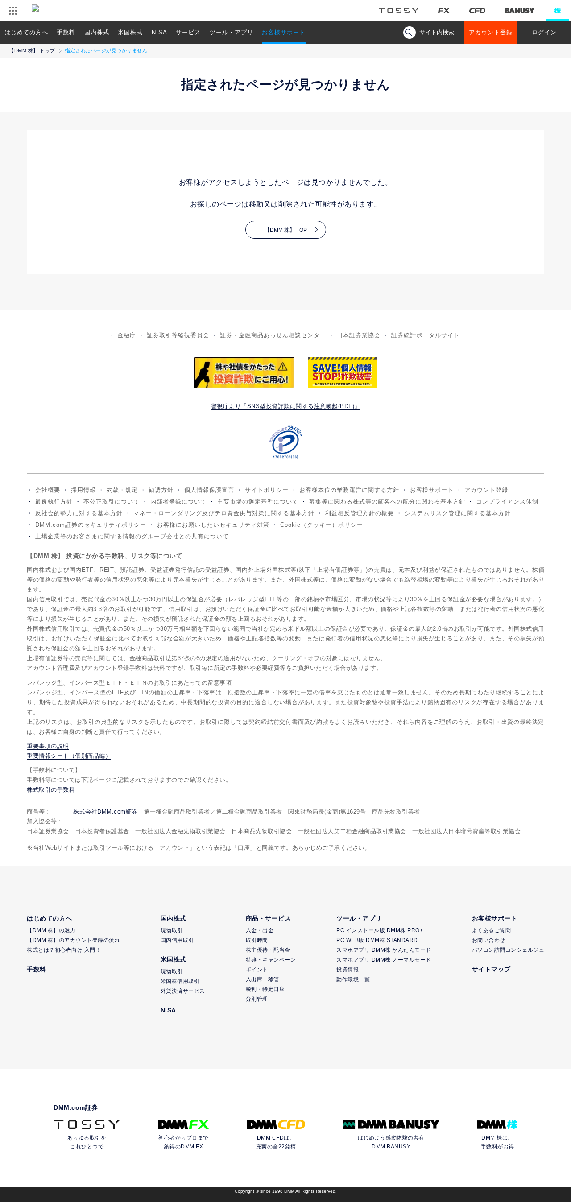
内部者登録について (178, 501)
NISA (159, 32)
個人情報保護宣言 (209, 490)
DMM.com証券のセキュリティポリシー (90, 524)
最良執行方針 (54, 501)
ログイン (544, 32)
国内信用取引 (177, 940)
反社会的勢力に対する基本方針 (79, 513)
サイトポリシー (267, 490)
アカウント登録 (491, 32)
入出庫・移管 (262, 979)
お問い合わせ (488, 940)
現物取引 (172, 930)
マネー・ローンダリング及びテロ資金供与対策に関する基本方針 (223, 513)
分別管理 (257, 999)
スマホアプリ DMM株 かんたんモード (383, 950)
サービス (188, 32)
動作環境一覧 (353, 979)
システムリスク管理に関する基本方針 (458, 513)
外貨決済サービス (183, 991)
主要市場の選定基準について (257, 501)
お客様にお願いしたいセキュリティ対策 (213, 524)
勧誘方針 (161, 490)
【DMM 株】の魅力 (51, 930)
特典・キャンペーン (271, 960)
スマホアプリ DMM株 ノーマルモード (383, 960)
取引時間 (257, 940)
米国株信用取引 (180, 981)
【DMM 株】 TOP (286, 230)
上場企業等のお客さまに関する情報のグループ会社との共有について (132, 536)
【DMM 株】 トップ (32, 50)
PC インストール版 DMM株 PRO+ (379, 930)
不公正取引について (111, 501)
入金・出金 (260, 930)
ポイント (257, 970)
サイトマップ (491, 969)
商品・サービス (268, 918)
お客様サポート (284, 32)
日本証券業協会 (359, 335)
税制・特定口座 (265, 989)
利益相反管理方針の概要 (359, 513)
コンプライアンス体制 (507, 501)
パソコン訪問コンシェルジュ (508, 950)
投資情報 (347, 970)
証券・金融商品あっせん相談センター (273, 335)
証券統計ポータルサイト (425, 335)
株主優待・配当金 (268, 950)
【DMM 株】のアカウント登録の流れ (73, 940)
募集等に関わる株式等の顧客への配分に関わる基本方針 (387, 501)
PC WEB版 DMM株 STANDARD (377, 940)
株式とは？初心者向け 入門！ (64, 950)
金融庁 (126, 335)
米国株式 (130, 32)
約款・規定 (122, 490)
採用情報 (83, 490)
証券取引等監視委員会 (178, 335)
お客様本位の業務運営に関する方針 (349, 490)
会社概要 (47, 490)
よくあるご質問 (491, 930)
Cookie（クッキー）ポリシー (321, 524)
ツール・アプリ (231, 32)
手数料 (66, 32)
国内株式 (96, 32)
